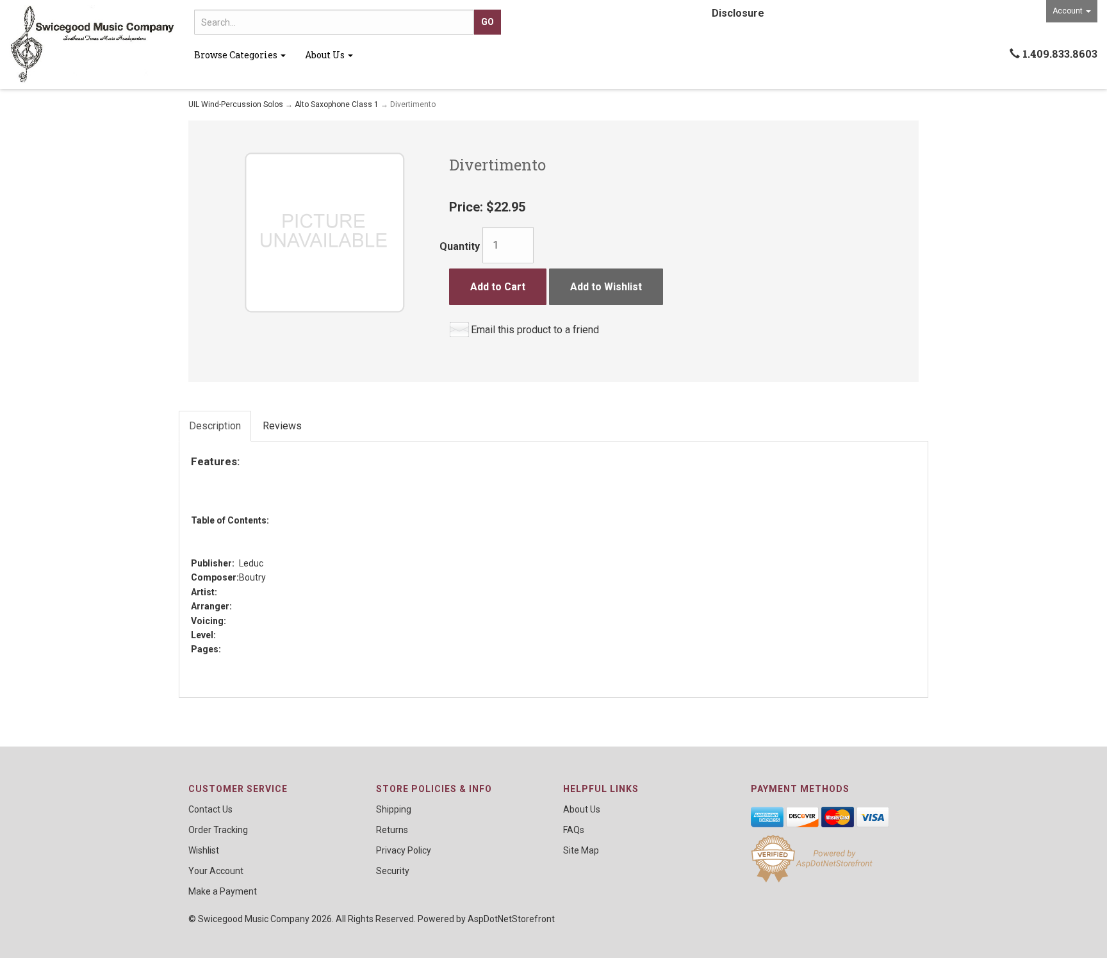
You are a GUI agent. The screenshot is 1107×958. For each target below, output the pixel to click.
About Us (326, 55)
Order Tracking (218, 830)
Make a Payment (222, 891)
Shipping (393, 809)
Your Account (215, 871)
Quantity (459, 246)
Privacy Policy (403, 850)
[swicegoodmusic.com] (92, 44)
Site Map (581, 850)
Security (392, 871)
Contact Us (210, 809)
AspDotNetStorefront (511, 919)
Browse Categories (236, 55)
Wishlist (203, 850)
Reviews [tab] (282, 426)
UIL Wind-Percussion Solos (235, 104)
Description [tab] (215, 426)
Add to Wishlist (606, 287)
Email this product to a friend (535, 330)
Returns (392, 830)
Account (1069, 10)
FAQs (573, 830)
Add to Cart (497, 287)
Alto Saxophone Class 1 (337, 104)
